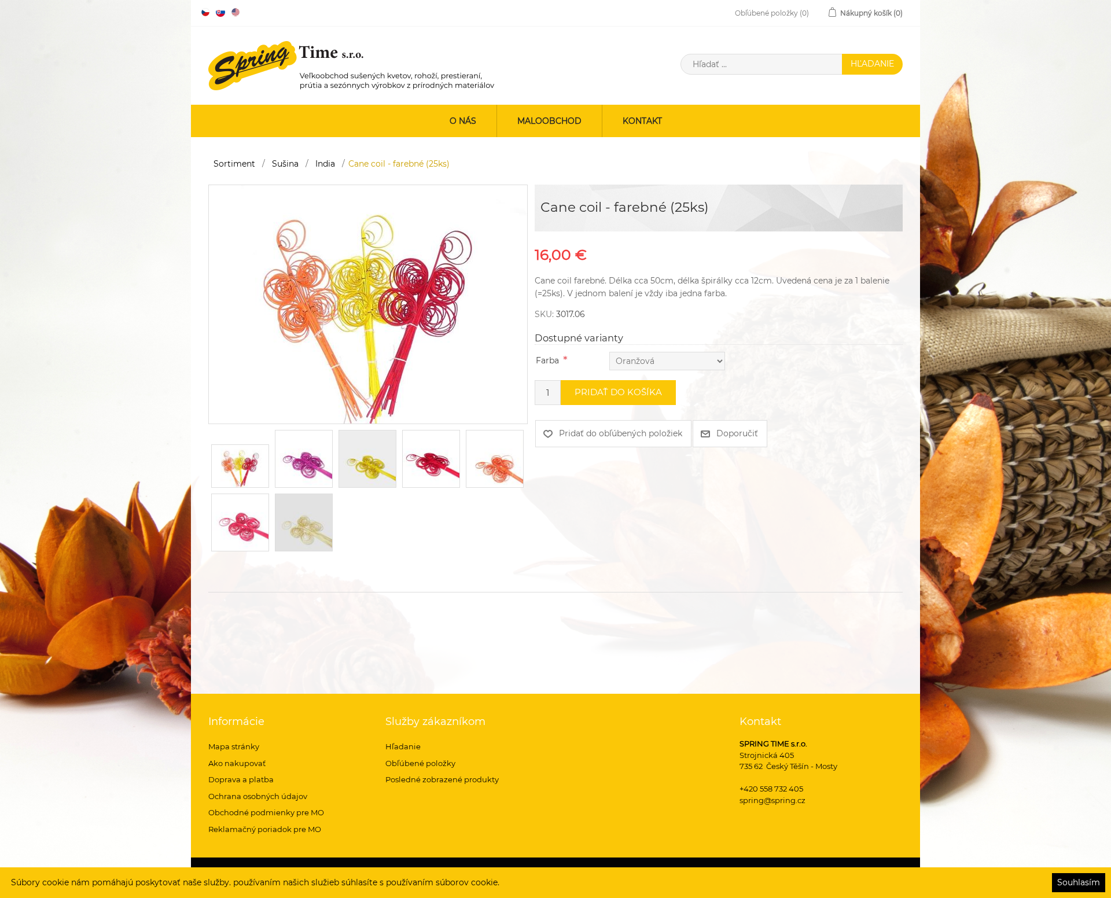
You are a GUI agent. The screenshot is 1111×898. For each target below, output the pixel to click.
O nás (463, 121)
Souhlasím (1078, 882)
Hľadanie (403, 746)
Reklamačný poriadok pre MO (264, 829)
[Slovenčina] (220, 12)
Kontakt (642, 121)
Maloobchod (549, 121)
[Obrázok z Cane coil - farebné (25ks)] (368, 304)
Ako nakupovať (237, 763)
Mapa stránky (233, 746)
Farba (547, 360)
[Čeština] (205, 12)
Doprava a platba (241, 779)
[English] (235, 12)
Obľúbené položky (420, 763)
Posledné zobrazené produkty (442, 779)
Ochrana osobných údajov (257, 796)
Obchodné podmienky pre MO (266, 812)
